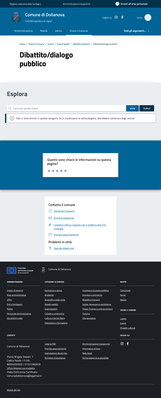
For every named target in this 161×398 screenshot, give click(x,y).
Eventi (123, 323)
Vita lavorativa (89, 318)
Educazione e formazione (56, 323)
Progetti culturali (127, 328)
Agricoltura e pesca (53, 290)
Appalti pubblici (51, 304)
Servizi (58, 31)
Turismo (86, 313)
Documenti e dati (14, 318)
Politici (10, 309)
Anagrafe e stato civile (55, 299)
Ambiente (49, 295)
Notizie (123, 299)
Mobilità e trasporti (91, 299)
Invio (132, 108)
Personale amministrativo (19, 313)
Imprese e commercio (92, 295)
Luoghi (123, 318)
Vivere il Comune (79, 31)
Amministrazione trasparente (76, 4)
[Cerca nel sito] (147, 17)
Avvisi (123, 295)
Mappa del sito (13, 390)
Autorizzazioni (51, 309)
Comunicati (125, 290)
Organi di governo (15, 290)
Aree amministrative (16, 295)
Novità (43, 31)
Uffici (9, 299)
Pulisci (146, 108)
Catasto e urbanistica (54, 313)
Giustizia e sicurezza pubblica (95, 290)
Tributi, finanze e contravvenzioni (97, 309)
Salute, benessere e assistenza (96, 304)
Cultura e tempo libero (55, 318)
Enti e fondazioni (14, 304)
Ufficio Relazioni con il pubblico (21, 368)
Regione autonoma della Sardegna (25, 4)
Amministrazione (23, 31)
